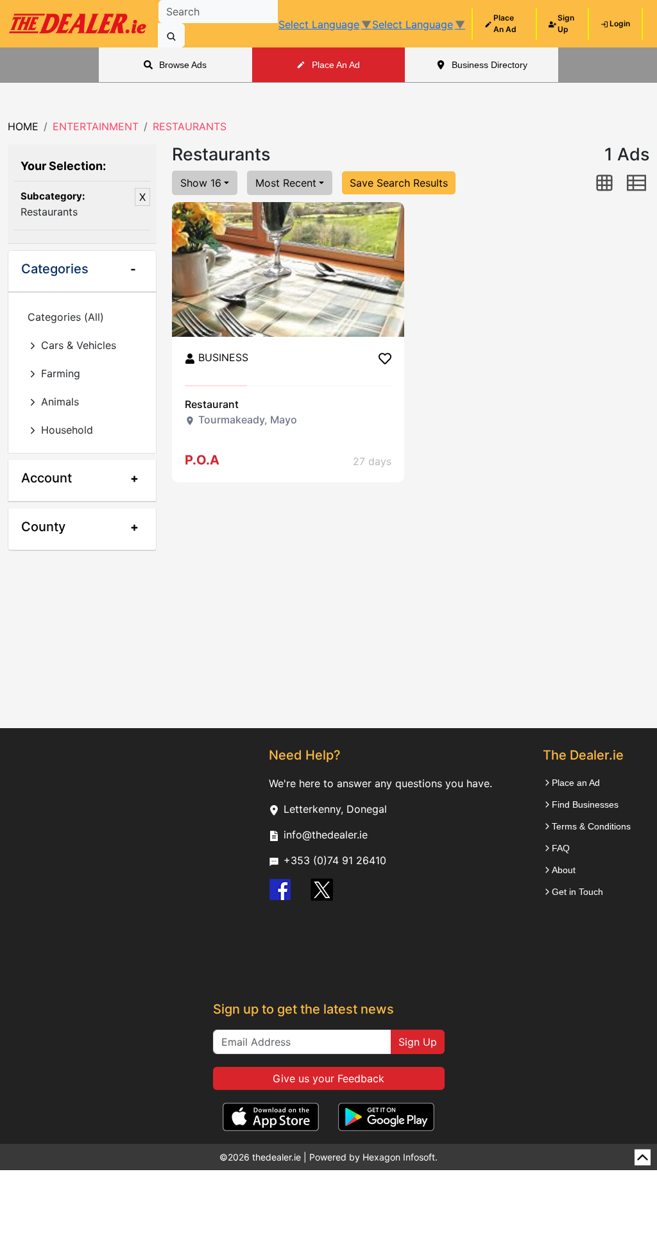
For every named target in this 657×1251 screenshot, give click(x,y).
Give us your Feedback (328, 1078)
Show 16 (200, 182)
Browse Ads (183, 65)
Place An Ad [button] (336, 65)
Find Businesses (585, 804)
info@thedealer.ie (326, 834)
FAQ (561, 848)
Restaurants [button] (189, 126)
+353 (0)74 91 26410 (335, 860)
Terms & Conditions (591, 826)
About (564, 870)
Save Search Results (399, 182)
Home (23, 126)
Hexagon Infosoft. (400, 1157)
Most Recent (285, 182)
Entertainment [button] (96, 126)
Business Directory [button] (489, 65)
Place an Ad (576, 783)
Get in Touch (577, 892)
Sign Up (417, 1041)
